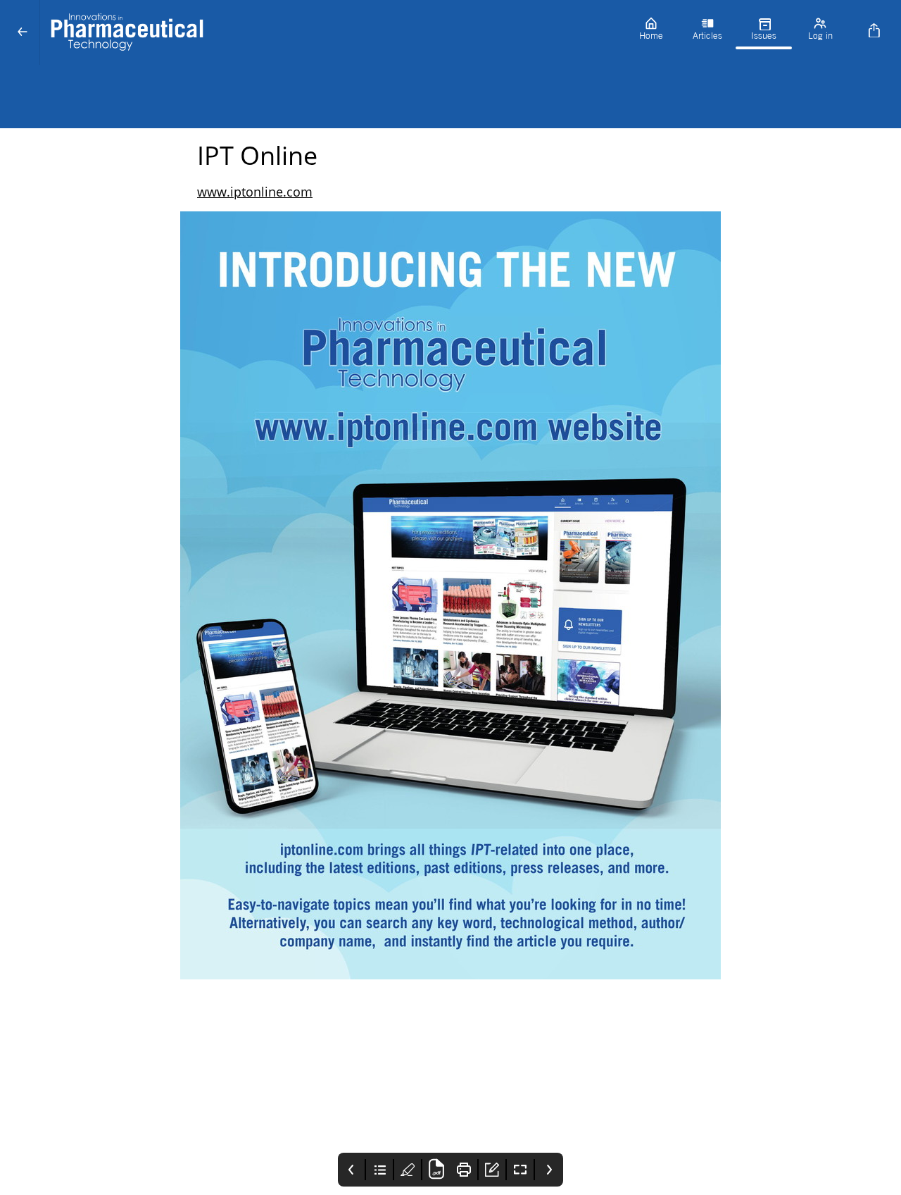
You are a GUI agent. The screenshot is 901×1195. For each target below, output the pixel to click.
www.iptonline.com (255, 191)
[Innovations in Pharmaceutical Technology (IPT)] (331, 32)
